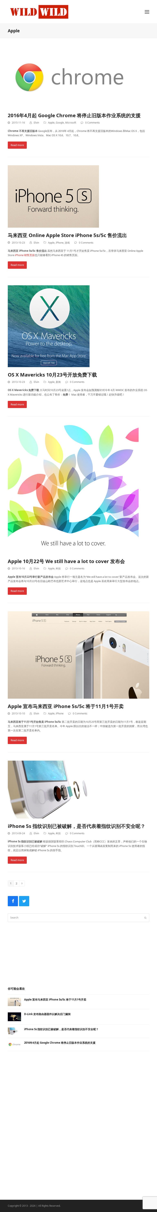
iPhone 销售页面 (25, 255)
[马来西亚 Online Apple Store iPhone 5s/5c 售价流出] (53, 196)
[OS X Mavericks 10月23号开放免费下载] (49, 326)
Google (60, 122)
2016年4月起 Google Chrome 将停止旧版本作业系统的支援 (74, 115)
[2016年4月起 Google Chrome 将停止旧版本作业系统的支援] (69, 77)
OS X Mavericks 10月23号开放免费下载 (52, 374)
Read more (17, 145)
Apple (51, 122)
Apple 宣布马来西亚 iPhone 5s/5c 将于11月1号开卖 (66, 706)
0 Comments (92, 122)
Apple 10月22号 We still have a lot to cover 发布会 (66, 561)
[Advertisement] (78, 953)
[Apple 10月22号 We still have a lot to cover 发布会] (73, 489)
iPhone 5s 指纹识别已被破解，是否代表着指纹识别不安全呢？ (76, 826)
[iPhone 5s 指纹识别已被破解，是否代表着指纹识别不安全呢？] (60, 789)
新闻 (58, 382)
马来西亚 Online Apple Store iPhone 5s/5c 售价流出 (67, 235)
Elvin (36, 122)
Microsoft (70, 122)
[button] (147, 11)
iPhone (60, 242)
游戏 (67, 242)
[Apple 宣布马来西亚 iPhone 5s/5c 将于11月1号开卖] (78, 655)
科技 (58, 568)
